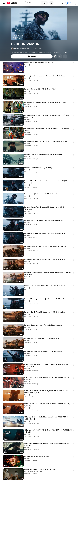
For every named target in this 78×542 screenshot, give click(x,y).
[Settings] (62, 3)
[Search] (44, 3)
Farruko (16, 48)
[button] (39, 24)
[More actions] (65, 56)
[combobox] (34, 3)
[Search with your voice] (51, 3)
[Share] (60, 56)
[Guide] (3, 3)
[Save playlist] (55, 56)
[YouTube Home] (12, 3)
